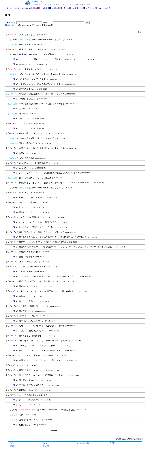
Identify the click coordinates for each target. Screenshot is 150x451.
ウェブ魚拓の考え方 (83, 443)
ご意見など (47, 446)
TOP (11, 443)
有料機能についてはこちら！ (42, 1)
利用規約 (113, 443)
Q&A (45, 443)
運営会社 (13, 446)
